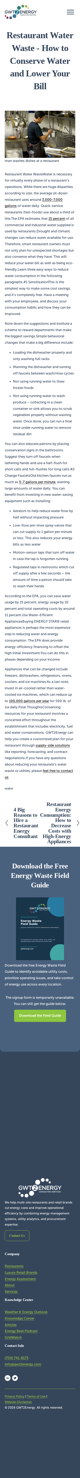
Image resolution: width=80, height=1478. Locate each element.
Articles (11, 1325)
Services (11, 1292)
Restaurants (14, 1266)
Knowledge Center (19, 1318)
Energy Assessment (20, 1279)
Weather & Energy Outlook (26, 1312)
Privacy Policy (14, 1396)
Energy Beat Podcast (21, 1331)
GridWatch (13, 1337)
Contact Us (17, 1235)
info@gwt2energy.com (23, 1364)
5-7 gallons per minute (37, 482)
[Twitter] (15, 1378)
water (9, 788)
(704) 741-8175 (17, 1358)
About (10, 1285)
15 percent (56, 219)
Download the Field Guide (40, 1016)
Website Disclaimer (18, 1402)
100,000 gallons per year (29, 701)
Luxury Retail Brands (21, 1273)
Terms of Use (36, 1396)
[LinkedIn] (7, 1378)
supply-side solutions (52, 745)
